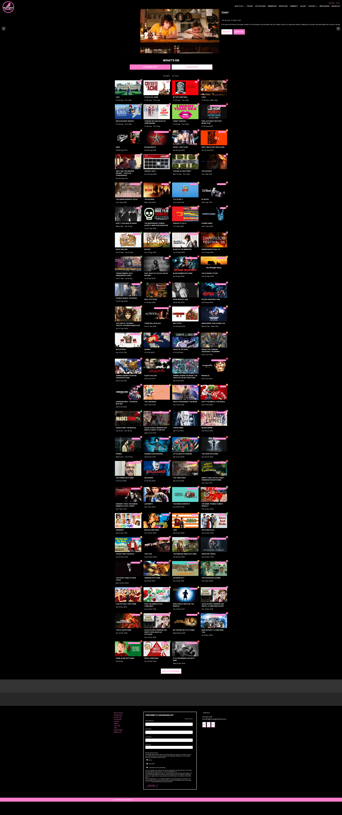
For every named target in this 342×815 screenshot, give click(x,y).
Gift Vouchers (260, 6)
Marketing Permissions (151, 753)
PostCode (148, 745)
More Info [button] (133, 32)
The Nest (250, 6)
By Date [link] (166, 76)
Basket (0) (331, 3)
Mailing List (336, 6)
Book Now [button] (145, 32)
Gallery (303, 6)
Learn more (148, 781)
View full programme (171, 671)
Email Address (149, 721)
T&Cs (115, 728)
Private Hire (283, 6)
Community (294, 6)
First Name (148, 729)
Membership (272, 6)
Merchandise (324, 6)
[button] (204, 724)
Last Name (148, 737)
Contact (116, 721)
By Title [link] (175, 76)
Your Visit (117, 726)
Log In (337, 3)
